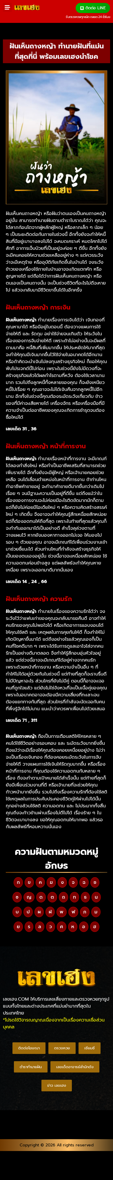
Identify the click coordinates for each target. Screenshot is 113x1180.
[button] (7, 7)
